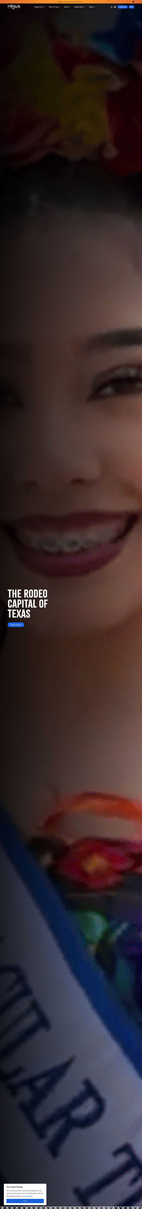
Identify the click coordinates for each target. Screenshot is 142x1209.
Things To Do (38, 7)
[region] (25, 1194)
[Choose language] (115, 6)
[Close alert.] (133, 2)
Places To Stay (53, 7)
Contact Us (122, 7)
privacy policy (28, 1196)
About (91, 7)
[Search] (111, 6)
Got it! (25, 1201)
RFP (131, 7)
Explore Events (16, 625)
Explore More (78, 7)
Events (66, 7)
